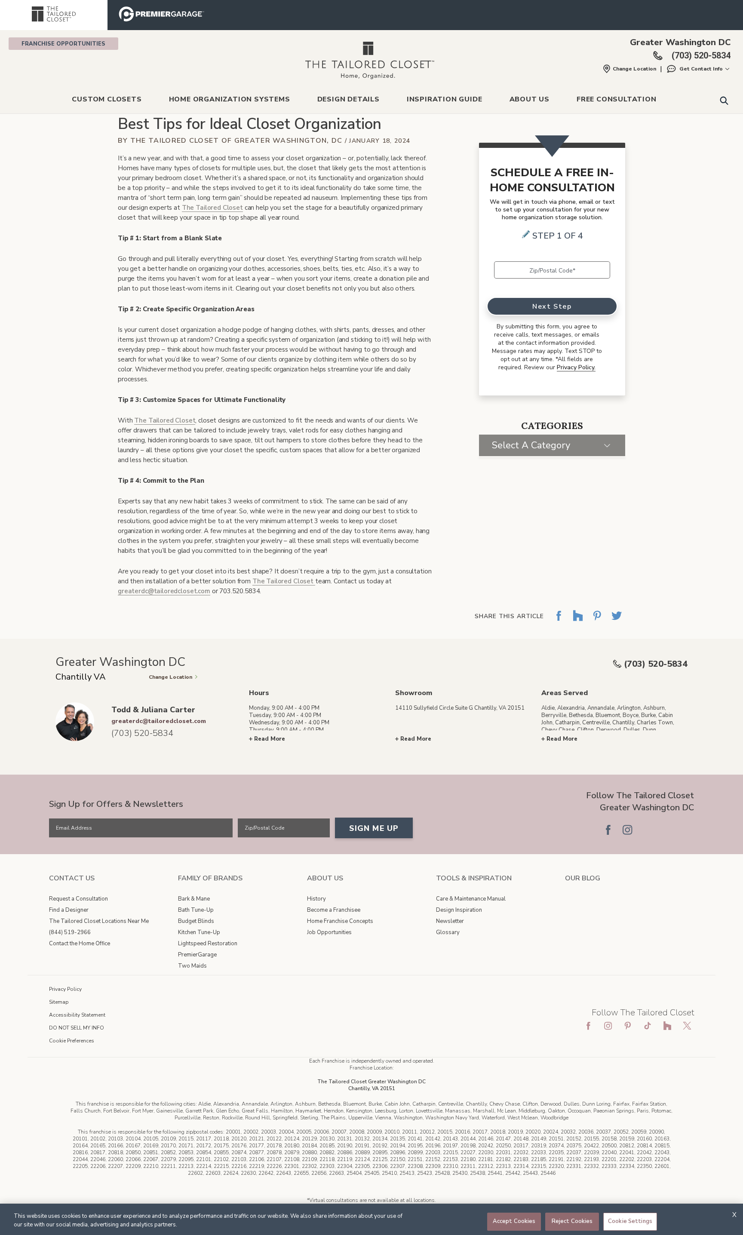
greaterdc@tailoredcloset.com (164, 591)
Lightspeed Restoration (207, 943)
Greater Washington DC (680, 42)
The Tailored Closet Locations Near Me (99, 921)
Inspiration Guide (444, 99)
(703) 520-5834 (656, 664)
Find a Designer (69, 910)
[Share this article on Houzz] (577, 622)
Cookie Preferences (71, 1040)
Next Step (551, 306)
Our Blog (582, 878)
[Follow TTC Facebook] (588, 1025)
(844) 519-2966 (70, 932)
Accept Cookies (514, 1221)
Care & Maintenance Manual (471, 899)
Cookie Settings (630, 1221)
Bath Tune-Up (196, 910)
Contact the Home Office (79, 943)
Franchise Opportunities (63, 44)
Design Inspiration (459, 910)
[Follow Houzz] (646, 829)
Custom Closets (106, 99)
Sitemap (59, 1002)
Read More (269, 738)
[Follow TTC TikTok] (647, 1025)
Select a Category (531, 445)
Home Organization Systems (229, 99)
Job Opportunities (329, 932)
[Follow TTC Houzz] (667, 1025)
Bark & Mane (194, 899)
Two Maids (192, 966)
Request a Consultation (78, 899)
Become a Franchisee (333, 910)
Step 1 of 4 (557, 236)
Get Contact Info (701, 68)
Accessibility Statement (77, 1014)
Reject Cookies (572, 1221)
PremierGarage (197, 955)
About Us (530, 99)
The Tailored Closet (212, 207)
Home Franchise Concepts (340, 921)
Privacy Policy (65, 989)
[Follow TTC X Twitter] (687, 1025)
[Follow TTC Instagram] (608, 1025)
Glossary (448, 932)
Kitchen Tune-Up (199, 932)
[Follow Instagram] (627, 829)
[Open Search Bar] (724, 100)
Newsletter (450, 921)
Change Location (634, 68)
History (316, 899)
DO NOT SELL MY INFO (76, 1027)
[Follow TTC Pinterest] (628, 1025)
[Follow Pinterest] (666, 829)
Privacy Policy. (576, 367)
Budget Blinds (196, 921)
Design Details (348, 99)
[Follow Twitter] (685, 829)
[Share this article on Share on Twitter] (616, 622)
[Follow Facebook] (608, 829)
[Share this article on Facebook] (558, 622)
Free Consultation (617, 99)
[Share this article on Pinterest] (597, 622)
